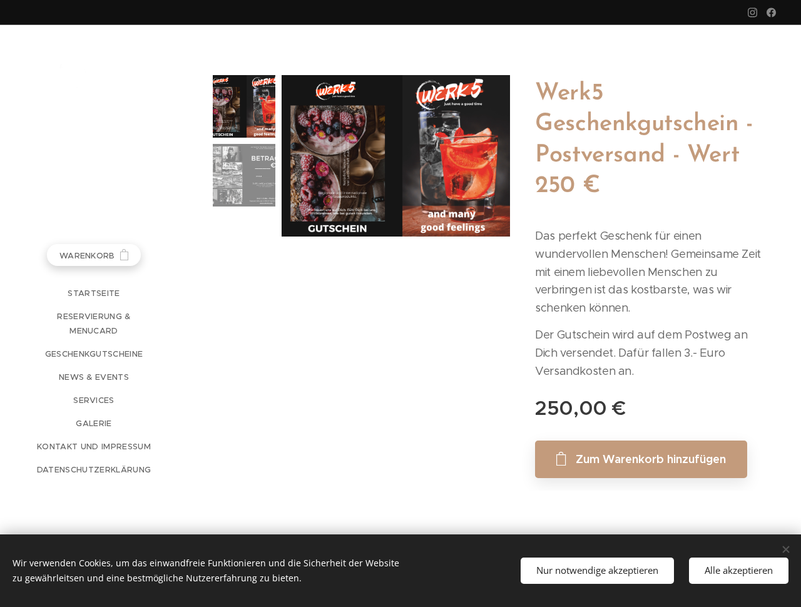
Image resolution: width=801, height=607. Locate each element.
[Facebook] (771, 12)
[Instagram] (752, 12)
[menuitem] (94, 293)
